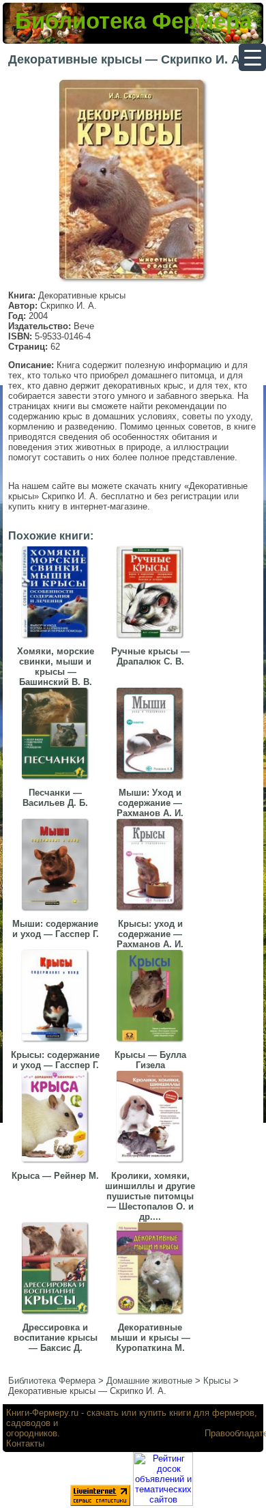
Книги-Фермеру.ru (42, 1413)
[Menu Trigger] (252, 57)
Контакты (25, 1443)
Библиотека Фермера (133, 20)
